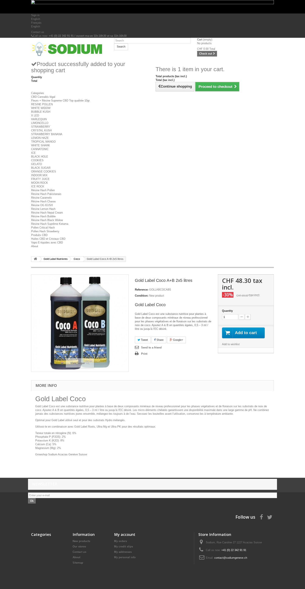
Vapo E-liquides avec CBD (47, 242)
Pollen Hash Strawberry (45, 231)
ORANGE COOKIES (43, 171)
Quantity (227, 310)
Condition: (141, 295)
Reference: (141, 289)
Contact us (37, 32)
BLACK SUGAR (40, 167)
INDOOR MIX (39, 175)
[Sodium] (69, 49)
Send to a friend (151, 347)
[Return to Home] (35, 259)
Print (144, 353)
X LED (35, 115)
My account (124, 534)
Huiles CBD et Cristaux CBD (48, 238)
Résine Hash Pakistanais (46, 194)
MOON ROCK (39, 182)
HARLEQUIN (39, 119)
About (34, 246)
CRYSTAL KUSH (41, 130)
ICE (33, 152)
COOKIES (37, 160)
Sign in (35, 15)
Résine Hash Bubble (43, 216)
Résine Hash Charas (43, 201)
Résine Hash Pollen (43, 190)
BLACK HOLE (39, 156)
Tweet (144, 339)
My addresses (123, 552)
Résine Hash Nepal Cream (47, 212)
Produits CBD (39, 235)
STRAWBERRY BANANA (46, 134)
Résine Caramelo (41, 197)
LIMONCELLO (39, 123)
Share (159, 339)
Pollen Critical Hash (43, 227)
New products (81, 541)
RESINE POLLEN (42, 104)
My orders (120, 541)
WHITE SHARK (40, 145)
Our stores (79, 546)
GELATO (36, 164)
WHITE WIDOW (40, 108)
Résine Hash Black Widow (47, 220)
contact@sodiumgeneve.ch (230, 557)
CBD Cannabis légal (43, 96)
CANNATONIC (40, 149)
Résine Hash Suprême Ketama (49, 223)
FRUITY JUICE (40, 179)
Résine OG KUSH (42, 205)
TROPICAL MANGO (43, 141)
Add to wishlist (231, 344)
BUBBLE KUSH (40, 111)
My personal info (125, 557)
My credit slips (123, 546)
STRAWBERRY (40, 126)
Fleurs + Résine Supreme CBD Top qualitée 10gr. (60, 100)
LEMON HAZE (40, 137)
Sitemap (78, 562)
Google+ (177, 339)
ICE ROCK (37, 186)
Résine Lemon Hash (43, 208)
